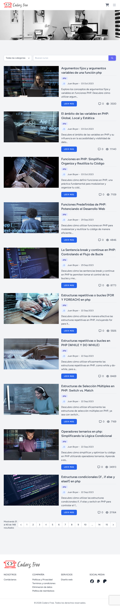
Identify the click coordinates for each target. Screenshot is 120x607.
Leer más (69, 104)
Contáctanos (10, 579)
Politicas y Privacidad (42, 579)
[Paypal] (98, 581)
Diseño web (66, 579)
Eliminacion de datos (42, 587)
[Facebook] (92, 581)
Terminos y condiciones (43, 583)
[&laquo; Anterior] (21, 525)
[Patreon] (104, 581)
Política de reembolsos (43, 591)
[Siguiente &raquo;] (113, 525)
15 (107, 524)
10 (85, 524)
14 (99, 524)
